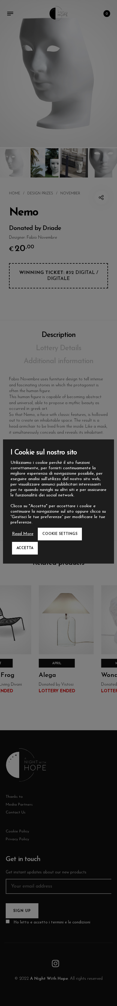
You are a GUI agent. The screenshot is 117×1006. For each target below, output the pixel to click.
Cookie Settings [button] (59, 534)
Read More (22, 534)
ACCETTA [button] (24, 548)
